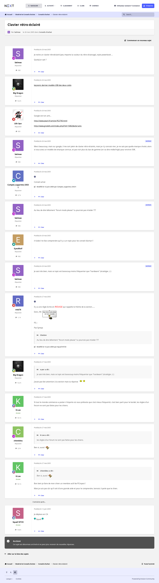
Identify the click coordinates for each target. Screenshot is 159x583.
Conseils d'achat (45, 32)
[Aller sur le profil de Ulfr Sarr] (18, 114)
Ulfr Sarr (18, 123)
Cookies (18, 579)
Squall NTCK (18, 522)
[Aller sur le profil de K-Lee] (18, 401)
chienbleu (18, 440)
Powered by (143, 579)
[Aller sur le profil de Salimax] (9, 32)
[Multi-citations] (34, 72)
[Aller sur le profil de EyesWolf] (18, 239)
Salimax (17, 32)
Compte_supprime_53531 (18, 186)
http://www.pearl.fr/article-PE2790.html (50, 121)
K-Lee (18, 410)
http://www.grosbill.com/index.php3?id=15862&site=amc (58, 126)
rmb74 (18, 309)
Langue (9, 579)
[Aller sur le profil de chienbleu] (18, 431)
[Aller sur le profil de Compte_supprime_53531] (18, 176)
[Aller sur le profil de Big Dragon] (18, 84)
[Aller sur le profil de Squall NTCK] (18, 513)
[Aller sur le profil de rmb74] (18, 301)
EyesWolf (18, 248)
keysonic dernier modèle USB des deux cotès (52, 85)
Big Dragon (18, 93)
